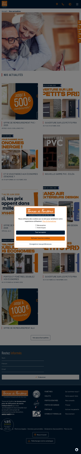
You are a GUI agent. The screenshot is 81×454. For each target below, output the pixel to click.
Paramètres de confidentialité (77, 450)
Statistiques (41, 228)
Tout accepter (40, 232)
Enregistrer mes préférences (40, 244)
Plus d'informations (49, 221)
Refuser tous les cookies (40, 238)
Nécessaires (41, 225)
